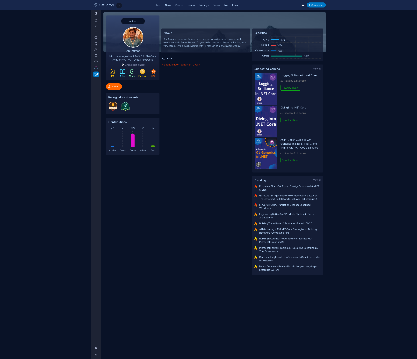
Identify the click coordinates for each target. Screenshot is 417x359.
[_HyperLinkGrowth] (95, 74)
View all (317, 68)
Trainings (204, 5)
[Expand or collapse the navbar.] (96, 13)
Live (226, 5)
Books (216, 5)
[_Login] (96, 355)
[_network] (96, 49)
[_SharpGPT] (96, 67)
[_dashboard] (96, 26)
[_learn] (96, 38)
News (168, 5)
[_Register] (96, 348)
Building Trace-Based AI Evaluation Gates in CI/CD (285, 223)
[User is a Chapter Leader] (112, 109)
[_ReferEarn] (96, 55)
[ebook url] (265, 89)
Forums (191, 5)
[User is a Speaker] (125, 110)
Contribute (317, 5)
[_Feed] (96, 20)
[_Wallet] (96, 32)
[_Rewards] (96, 61)
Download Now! (290, 87)
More (235, 5)
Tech (158, 5)
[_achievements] (96, 44)
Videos (179, 5)
